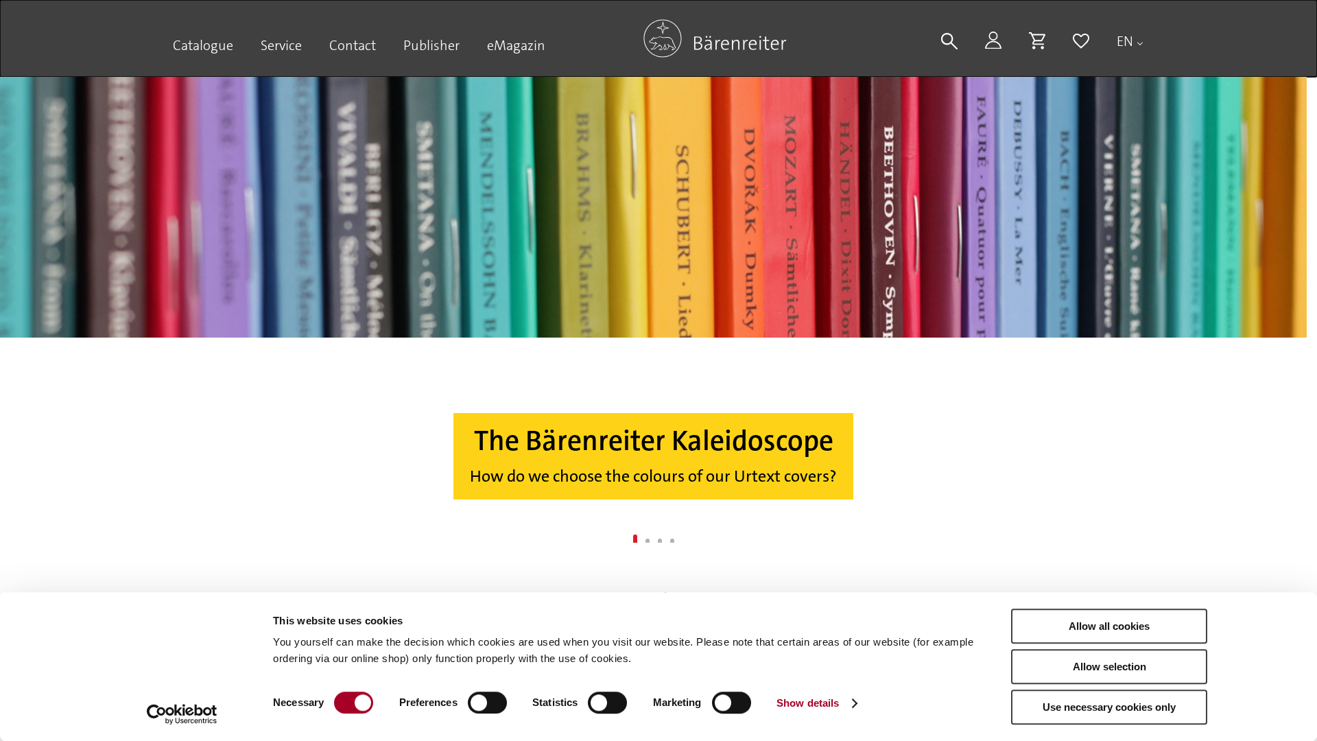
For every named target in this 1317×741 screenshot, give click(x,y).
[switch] (487, 703)
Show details (807, 703)
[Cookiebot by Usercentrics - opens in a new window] (182, 714)
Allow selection (1109, 666)
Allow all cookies (1109, 626)
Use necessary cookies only (1109, 707)
